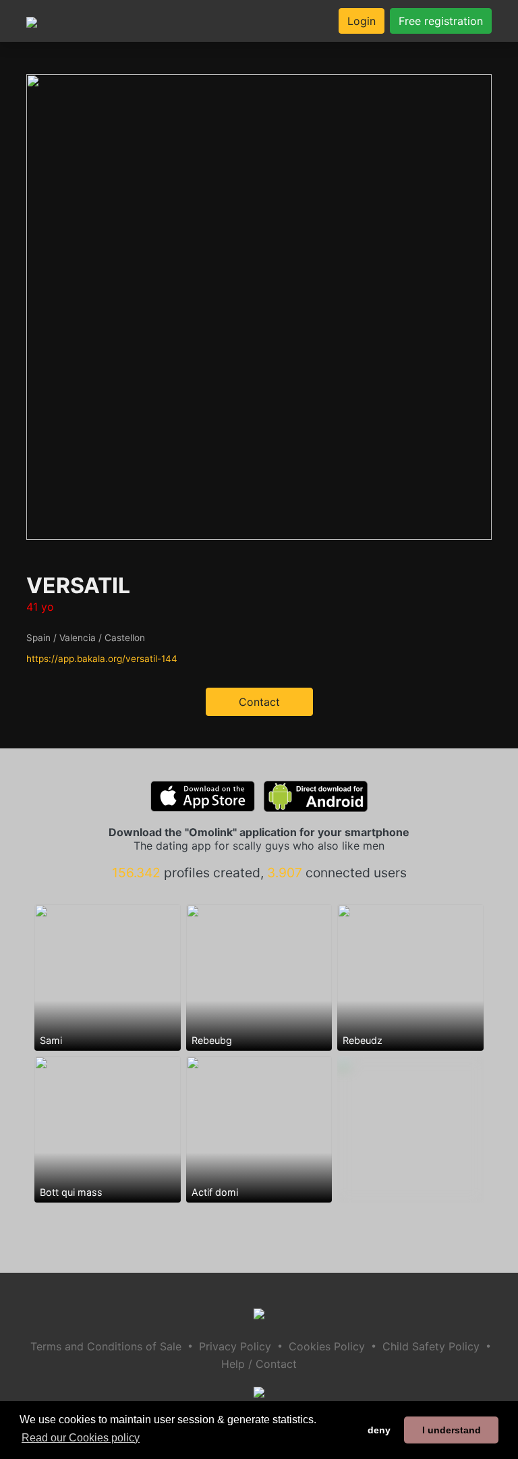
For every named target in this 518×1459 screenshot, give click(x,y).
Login (361, 21)
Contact (259, 702)
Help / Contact (259, 1364)
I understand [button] (451, 1430)
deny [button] (379, 1430)
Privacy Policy (235, 1346)
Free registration (441, 21)
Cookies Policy (327, 1346)
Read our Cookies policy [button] (81, 1437)
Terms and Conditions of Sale (105, 1346)
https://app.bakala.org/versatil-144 (101, 658)
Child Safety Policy (431, 1346)
